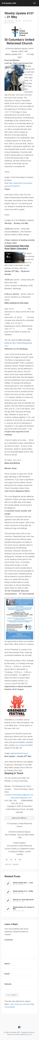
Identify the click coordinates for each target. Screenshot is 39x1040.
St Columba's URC (9, 3)
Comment (8, 939)
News (30, 21)
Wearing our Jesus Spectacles (23, 899)
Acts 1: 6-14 (8, 864)
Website (7, 984)
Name (7, 963)
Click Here (17, 460)
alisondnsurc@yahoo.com (21, 797)
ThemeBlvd (16, 1034)
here (25, 268)
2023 (26, 21)
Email (7, 973)
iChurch (29, 1034)
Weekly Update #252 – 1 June (23, 882)
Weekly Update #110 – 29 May (23, 891)
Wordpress (31, 1032)
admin (19, 21)
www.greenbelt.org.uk (19, 753)
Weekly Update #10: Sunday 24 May (23, 908)
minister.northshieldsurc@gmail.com (19, 794)
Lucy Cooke (19, 745)
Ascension (15, 864)
